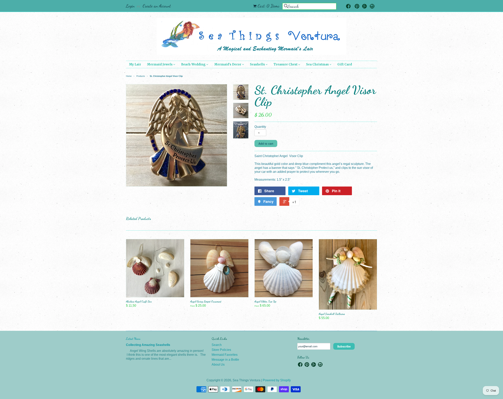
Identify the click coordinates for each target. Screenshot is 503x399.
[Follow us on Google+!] (364, 6)
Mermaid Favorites (225, 354)
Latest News (133, 338)
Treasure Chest (286, 64)
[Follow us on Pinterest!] (357, 6)
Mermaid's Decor (228, 64)
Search (217, 345)
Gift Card (344, 64)
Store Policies (221, 349)
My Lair (135, 64)
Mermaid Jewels (160, 64)
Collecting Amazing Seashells (148, 345)
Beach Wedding (193, 64)
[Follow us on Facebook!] (348, 6)
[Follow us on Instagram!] (372, 6)
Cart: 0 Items (268, 5)
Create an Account (157, 5)
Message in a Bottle (225, 359)
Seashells (258, 64)
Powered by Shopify (277, 380)
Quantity (260, 126)
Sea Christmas (318, 64)
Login (130, 5)
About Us (218, 364)
